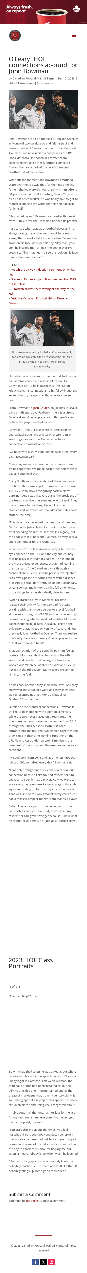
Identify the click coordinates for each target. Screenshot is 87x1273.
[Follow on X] (43, 1262)
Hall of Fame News (21, 83)
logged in (32, 1201)
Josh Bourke (41, 408)
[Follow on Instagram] (51, 1262)
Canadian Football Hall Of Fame (33, 78)
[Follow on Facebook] (35, 1262)
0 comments (45, 83)
